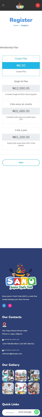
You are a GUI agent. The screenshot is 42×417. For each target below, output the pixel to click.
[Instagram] (10, 305)
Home (16, 25)
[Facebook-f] (4, 305)
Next (21, 162)
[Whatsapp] (36, 412)
